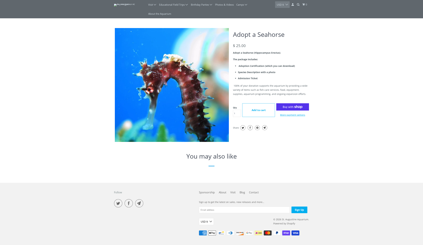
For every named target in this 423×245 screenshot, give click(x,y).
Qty (235, 107)
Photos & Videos (224, 4)
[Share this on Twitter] (242, 127)
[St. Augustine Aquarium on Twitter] (119, 203)
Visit (233, 192)
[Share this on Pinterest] (257, 127)
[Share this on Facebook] (250, 127)
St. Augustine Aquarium (295, 219)
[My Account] (293, 5)
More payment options (292, 114)
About (222, 192)
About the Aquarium (159, 13)
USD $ (280, 4)
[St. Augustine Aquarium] (129, 9)
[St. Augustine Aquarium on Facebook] (130, 203)
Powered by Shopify (284, 223)
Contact (254, 192)
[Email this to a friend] (264, 127)
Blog (242, 192)
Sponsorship (207, 192)
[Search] (298, 5)
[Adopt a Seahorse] (172, 85)
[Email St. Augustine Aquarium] (140, 203)
